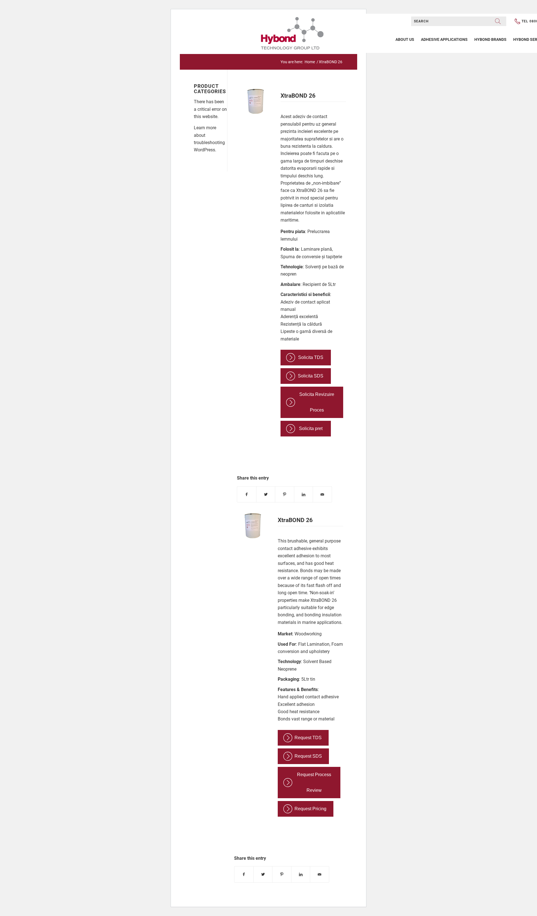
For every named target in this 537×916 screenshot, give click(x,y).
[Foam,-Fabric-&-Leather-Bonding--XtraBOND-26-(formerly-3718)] (255, 104)
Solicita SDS (310, 376)
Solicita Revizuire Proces (316, 402)
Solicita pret (310, 428)
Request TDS (308, 737)
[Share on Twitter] (265, 494)
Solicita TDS (310, 357)
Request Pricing (310, 808)
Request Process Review (314, 782)
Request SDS (308, 756)
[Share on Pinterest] (284, 494)
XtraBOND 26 (298, 95)
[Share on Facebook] (246, 494)
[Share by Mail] (322, 494)
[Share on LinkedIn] (303, 494)
